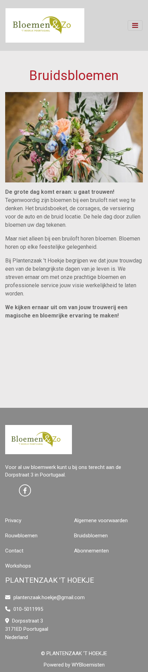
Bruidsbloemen (91, 536)
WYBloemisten (88, 665)
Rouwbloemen (21, 536)
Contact (14, 551)
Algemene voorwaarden (101, 520)
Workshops (18, 566)
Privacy (13, 520)
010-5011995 (27, 609)
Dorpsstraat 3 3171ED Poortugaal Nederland (26, 629)
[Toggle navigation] (135, 25)
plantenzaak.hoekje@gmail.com (49, 597)
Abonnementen (91, 551)
